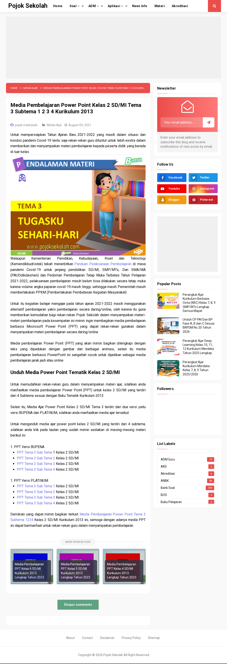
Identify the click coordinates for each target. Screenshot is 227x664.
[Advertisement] (113, 47)
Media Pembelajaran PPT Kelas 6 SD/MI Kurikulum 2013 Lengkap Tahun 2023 (29, 570)
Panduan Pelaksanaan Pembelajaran (102, 264)
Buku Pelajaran (171, 502)
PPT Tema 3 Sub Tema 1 (36, 486)
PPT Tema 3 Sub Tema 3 (36, 464)
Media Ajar (55, 125)
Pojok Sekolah (113, 655)
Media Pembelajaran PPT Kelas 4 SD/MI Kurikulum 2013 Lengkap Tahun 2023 (121, 570)
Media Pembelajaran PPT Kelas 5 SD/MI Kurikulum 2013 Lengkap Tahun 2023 (75, 570)
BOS (164, 495)
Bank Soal (168, 488)
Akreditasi (168, 473)
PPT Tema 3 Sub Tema (35, 452)
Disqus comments (78, 605)
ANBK (165, 480)
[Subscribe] (208, 122)
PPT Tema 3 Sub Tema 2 (36, 458)
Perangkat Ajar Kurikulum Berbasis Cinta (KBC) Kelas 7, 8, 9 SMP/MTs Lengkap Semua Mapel (199, 303)
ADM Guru (168, 459)
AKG (164, 466)
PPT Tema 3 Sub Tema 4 (36, 469)
